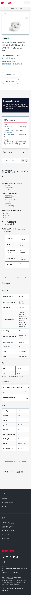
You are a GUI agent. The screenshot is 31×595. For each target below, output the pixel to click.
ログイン (27, 8)
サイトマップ (5, 588)
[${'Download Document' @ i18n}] (26, 160)
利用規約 (4, 498)
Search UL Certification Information (13, 376)
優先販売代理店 (8, 133)
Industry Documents (9, 193)
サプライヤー (6, 535)
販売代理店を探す (7, 527)
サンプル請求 (6, 539)
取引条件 (4, 506)
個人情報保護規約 (7, 502)
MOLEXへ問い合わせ (8, 523)
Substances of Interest (10, 210)
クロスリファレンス (8, 531)
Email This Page (10, 81)
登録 (21, 8)
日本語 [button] (15, 8)
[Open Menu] (28, 2)
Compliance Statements (11, 183)
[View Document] (22, 160)
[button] (26, 18)
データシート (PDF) (8, 161)
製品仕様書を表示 (10, 74)
